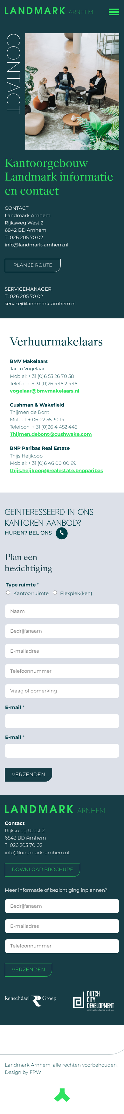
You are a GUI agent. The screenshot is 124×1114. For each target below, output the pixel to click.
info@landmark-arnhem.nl (36, 245)
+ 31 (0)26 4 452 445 (54, 427)
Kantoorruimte (31, 593)
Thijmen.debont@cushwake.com (51, 434)
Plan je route (32, 265)
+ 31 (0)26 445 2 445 (54, 384)
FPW (35, 1072)
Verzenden (28, 774)
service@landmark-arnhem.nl (40, 304)
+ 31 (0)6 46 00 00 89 (52, 463)
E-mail (14, 707)
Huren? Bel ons (28, 533)
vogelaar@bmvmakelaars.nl (44, 391)
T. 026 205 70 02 (24, 237)
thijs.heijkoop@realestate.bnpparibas (56, 470)
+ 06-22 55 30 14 (46, 419)
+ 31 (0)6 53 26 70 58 (51, 376)
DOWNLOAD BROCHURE (42, 869)
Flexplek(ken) (76, 593)
